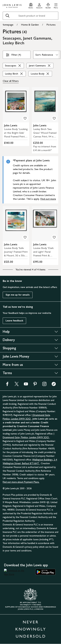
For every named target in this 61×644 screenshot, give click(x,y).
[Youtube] (26, 385)
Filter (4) (16, 54)
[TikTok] (54, 385)
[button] (56, 5)
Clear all (11, 80)
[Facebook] (7, 385)
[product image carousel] (16, 104)
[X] (17, 385)
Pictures (51, 24)
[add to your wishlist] (25, 118)
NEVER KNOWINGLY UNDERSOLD (30, 629)
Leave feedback (14, 320)
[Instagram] (44, 385)
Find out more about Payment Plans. (21, 482)
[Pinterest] (35, 385)
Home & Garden (30, 24)
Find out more (48, 198)
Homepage (7, 24)
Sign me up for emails (18, 294)
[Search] (7, 16)
